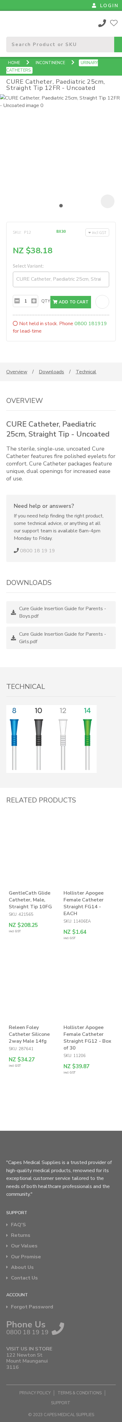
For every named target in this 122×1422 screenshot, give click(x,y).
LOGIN (109, 5)
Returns (20, 1235)
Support (60, 1403)
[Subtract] (17, 301)
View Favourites (114, 23)
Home (14, 63)
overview (16, 371)
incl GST (99, 232)
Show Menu (10, 23)
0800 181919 (90, 323)
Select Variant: (28, 266)
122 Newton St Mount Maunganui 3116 (27, 1361)
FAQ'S (18, 1225)
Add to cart (73, 302)
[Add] (34, 301)
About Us (22, 1267)
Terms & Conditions (80, 1393)
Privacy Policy (35, 1393)
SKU (16, 232)
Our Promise (26, 1257)
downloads (51, 371)
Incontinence (50, 63)
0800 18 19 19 (102, 23)
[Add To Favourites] (102, 302)
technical (86, 371)
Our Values (24, 1246)
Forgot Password (32, 1307)
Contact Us (24, 1278)
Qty (45, 301)
